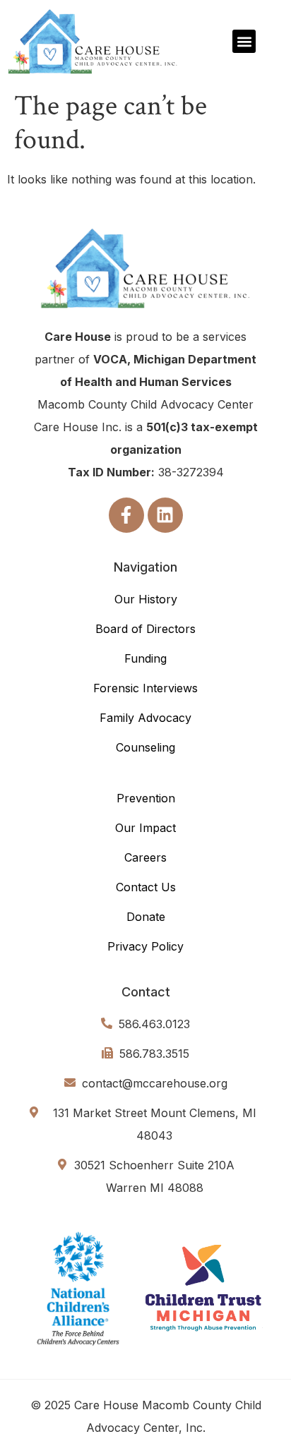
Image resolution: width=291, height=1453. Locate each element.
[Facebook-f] (126, 515)
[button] (244, 41)
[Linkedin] (165, 515)
